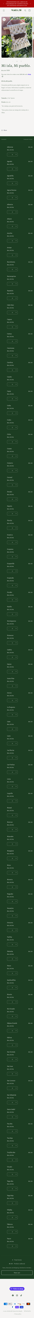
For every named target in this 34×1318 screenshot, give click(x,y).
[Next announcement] (30, 4)
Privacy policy (17, 1314)
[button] (4, 10)
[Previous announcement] (3, 4)
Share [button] (5, 130)
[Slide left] (13, 61)
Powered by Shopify (17, 1311)
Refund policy (27, 1311)
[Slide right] (21, 61)
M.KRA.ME (9, 1311)
